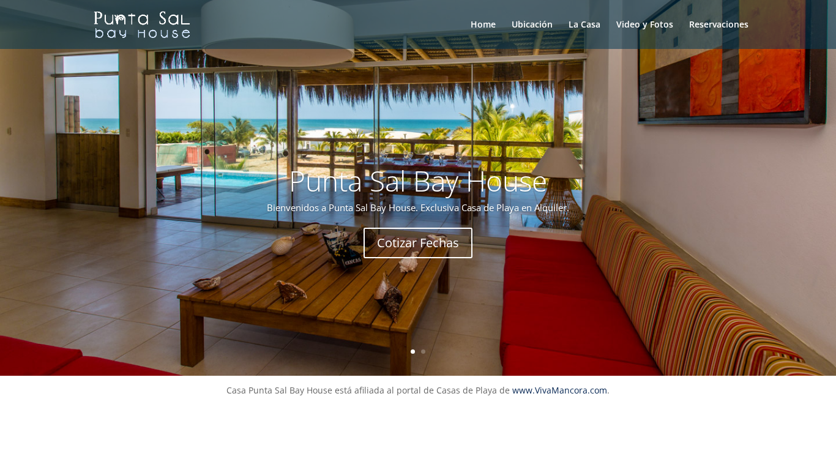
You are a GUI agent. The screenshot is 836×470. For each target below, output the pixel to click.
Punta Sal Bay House (418, 181)
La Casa (584, 25)
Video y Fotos (644, 25)
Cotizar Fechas (418, 242)
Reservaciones (718, 25)
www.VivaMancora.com (559, 390)
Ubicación (532, 25)
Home (483, 25)
